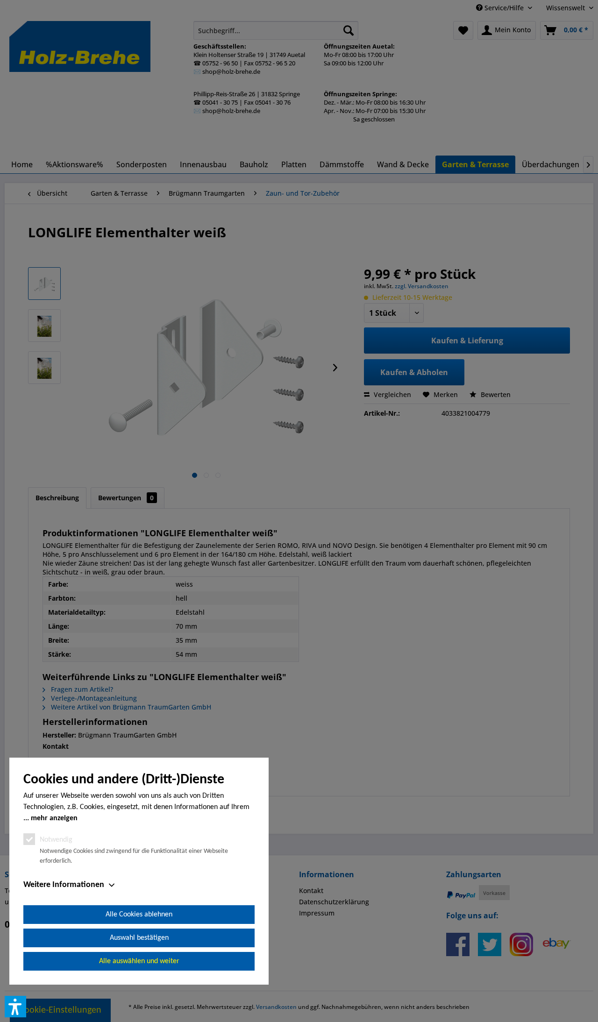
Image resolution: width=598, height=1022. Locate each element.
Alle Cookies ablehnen (139, 914)
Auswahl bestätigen (139, 938)
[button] (15, 1006)
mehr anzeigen (54, 818)
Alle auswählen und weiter (139, 961)
